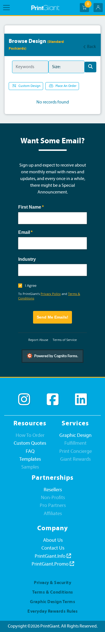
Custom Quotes (30, 443)
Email (34, 232)
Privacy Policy (51, 294)
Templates (30, 459)
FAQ (30, 451)
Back (91, 47)
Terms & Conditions (52, 592)
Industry (27, 259)
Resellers (53, 490)
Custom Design (29, 86)
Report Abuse (38, 340)
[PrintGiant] (45, 7)
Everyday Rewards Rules (52, 611)
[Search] (90, 67)
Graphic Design (75, 435)
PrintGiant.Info (51, 556)
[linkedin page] (81, 399)
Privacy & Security (52, 583)
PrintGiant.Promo (51, 564)
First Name (40, 207)
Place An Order (65, 86)
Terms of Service (65, 340)
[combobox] (52, 270)
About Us (53, 540)
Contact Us (52, 548)
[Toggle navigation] (8, 7)
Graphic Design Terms (52, 602)
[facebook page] (52, 399)
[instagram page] (24, 399)
